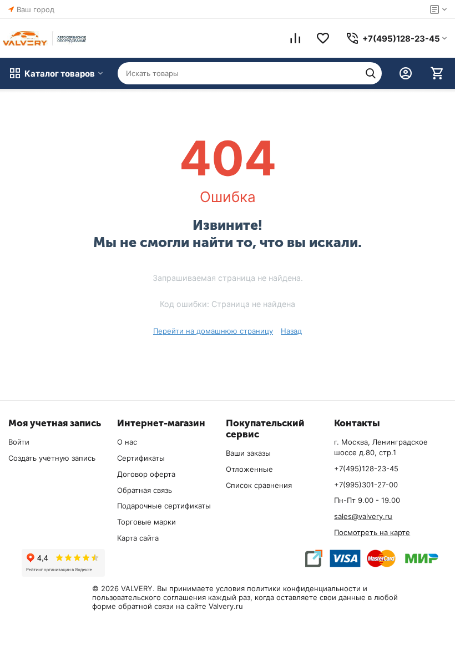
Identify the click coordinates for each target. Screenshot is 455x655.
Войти (18, 441)
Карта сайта (138, 537)
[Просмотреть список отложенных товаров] (323, 38)
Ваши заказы (248, 453)
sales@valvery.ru (363, 516)
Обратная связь (144, 490)
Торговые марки (146, 521)
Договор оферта (146, 474)
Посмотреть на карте (372, 532)
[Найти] (371, 73)
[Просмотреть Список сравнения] (295, 38)
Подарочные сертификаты (164, 505)
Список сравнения (259, 485)
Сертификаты (141, 458)
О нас (127, 441)
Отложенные (249, 469)
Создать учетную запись (51, 458)
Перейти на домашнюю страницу (213, 330)
